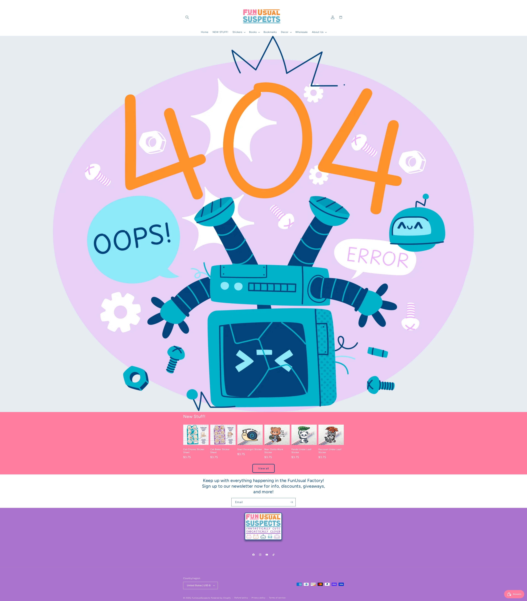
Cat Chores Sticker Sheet (193, 451)
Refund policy (241, 597)
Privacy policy (258, 597)
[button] (187, 17)
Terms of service (277, 597)
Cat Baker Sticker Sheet (220, 451)
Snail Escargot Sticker (249, 449)
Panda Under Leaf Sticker (301, 451)
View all (263, 468)
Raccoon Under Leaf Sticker (329, 451)
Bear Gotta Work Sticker (273, 451)
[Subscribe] (291, 502)
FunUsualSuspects (201, 597)
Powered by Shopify (221, 597)
